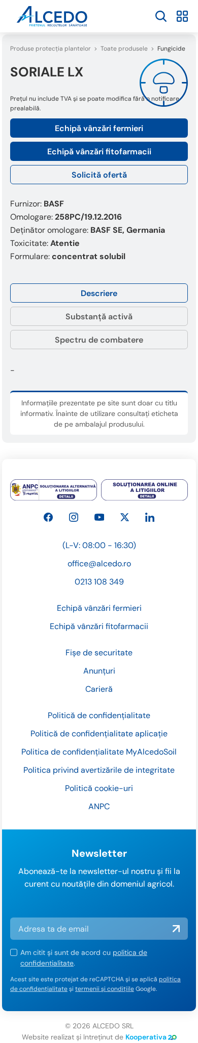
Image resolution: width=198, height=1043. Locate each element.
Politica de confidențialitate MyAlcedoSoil (99, 751)
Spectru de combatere (99, 340)
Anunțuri (99, 670)
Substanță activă (99, 316)
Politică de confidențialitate (99, 715)
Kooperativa (146, 1036)
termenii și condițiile (104, 989)
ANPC (99, 806)
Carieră (99, 689)
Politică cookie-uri (99, 788)
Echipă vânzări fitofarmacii (99, 151)
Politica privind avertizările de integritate (99, 770)
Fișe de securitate (99, 652)
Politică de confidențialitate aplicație (99, 733)
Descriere (99, 293)
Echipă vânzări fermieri (99, 128)
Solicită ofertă (99, 175)
